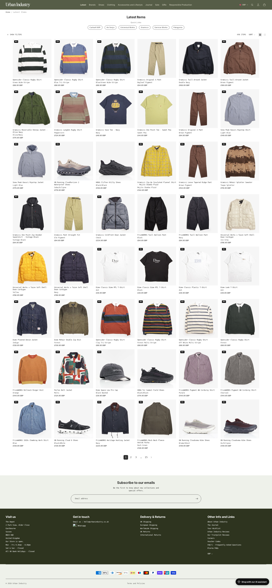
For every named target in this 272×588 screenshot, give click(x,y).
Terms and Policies (136, 583)
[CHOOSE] (47, 73)
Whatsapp (82, 526)
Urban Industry (19, 583)
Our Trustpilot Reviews (218, 535)
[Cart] (264, 5)
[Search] (252, 5)
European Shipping (148, 525)
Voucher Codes (214, 542)
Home (8, 12)
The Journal (213, 525)
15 (146, 457)
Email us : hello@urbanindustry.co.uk (91, 522)
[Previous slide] (17, 58)
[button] (252, 35)
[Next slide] (47, 58)
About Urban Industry (217, 522)
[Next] (151, 457)
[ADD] (130, 383)
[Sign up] (197, 499)
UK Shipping (145, 522)
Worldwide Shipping (149, 528)
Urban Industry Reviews (218, 532)
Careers (211, 538)
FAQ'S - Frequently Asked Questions (224, 545)
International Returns (150, 535)
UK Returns (145, 532)
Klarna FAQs (213, 548)
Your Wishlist (214, 528)
